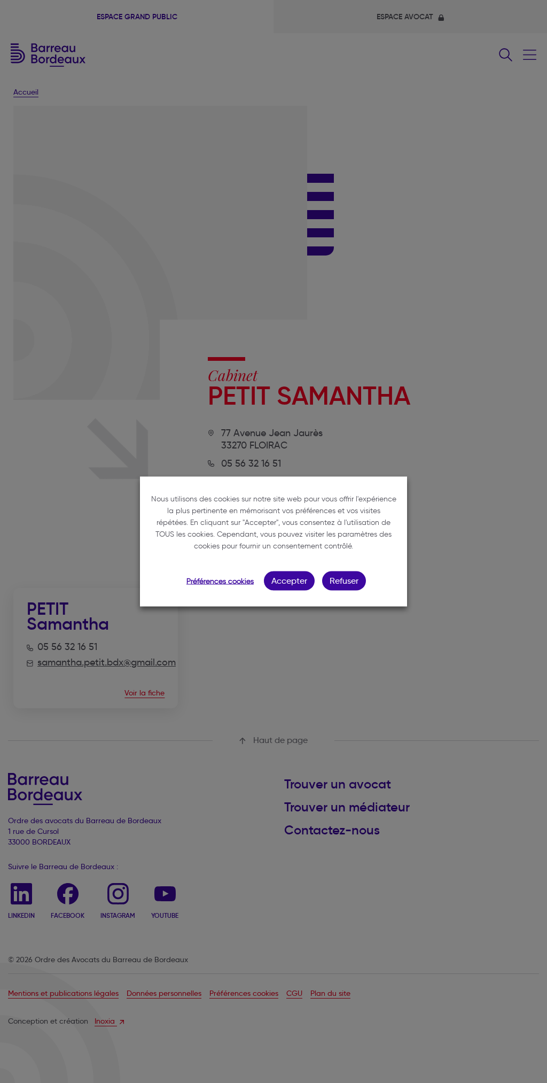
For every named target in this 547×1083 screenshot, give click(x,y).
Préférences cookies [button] (220, 581)
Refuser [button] (344, 581)
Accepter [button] (289, 581)
